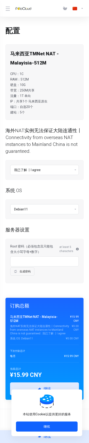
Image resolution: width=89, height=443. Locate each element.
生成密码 (25, 271)
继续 (47, 426)
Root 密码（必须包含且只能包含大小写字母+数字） (31, 249)
